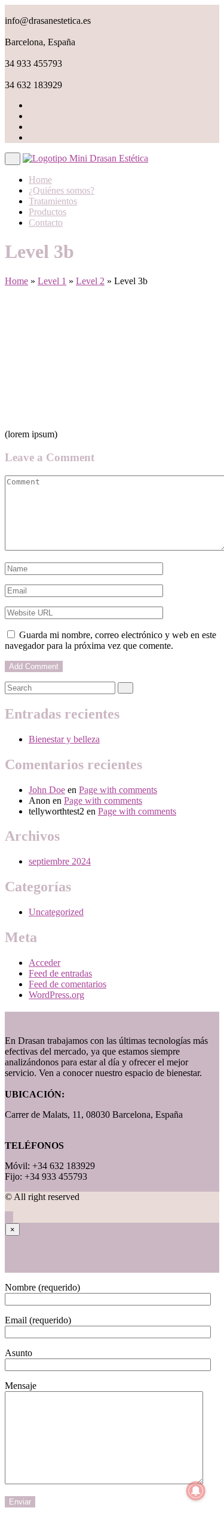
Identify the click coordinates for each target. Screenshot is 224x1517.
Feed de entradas (60, 973)
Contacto (46, 222)
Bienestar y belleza (64, 739)
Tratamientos (53, 201)
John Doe (47, 790)
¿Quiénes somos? (61, 190)
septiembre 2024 (60, 861)
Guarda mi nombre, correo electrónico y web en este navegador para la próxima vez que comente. (110, 640)
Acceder (44, 963)
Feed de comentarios (67, 984)
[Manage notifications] (195, 1490)
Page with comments (118, 790)
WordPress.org (56, 995)
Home (40, 180)
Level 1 (52, 281)
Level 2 (90, 281)
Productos (47, 212)
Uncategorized (56, 912)
